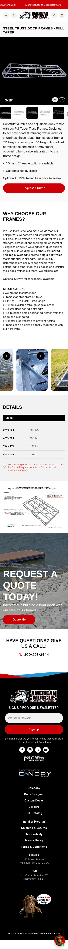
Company (34, 788)
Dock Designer (34, 794)
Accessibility (34, 834)
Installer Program (34, 821)
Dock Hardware (47, 4)
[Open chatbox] (59, 940)
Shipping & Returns (34, 827)
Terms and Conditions (38, 742)
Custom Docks (34, 800)
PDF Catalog (34, 813)
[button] (62, 99)
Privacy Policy (34, 840)
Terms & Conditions (34, 846)
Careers (34, 806)
